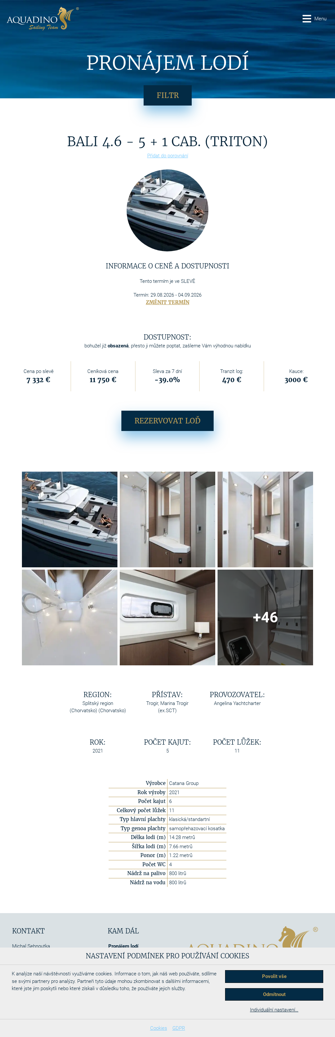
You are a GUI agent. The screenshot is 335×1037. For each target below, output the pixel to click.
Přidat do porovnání (167, 156)
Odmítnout (274, 994)
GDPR (178, 1028)
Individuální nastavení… (274, 1010)
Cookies (158, 1028)
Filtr (168, 95)
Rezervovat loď (167, 420)
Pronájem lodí (123, 946)
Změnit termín (167, 302)
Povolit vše (274, 976)
